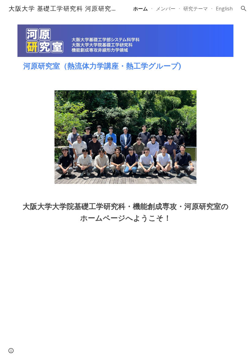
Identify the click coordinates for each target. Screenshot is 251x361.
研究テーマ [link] (195, 8)
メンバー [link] (165, 8)
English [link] (224, 8)
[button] (243, 8)
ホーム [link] (140, 8)
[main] (125, 66)
